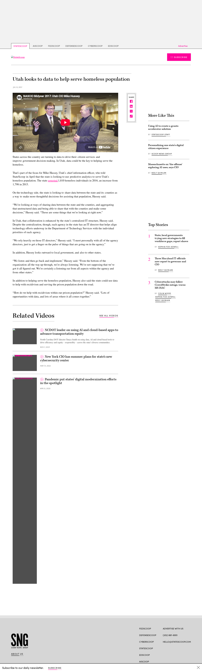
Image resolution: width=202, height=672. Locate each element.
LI (174, 648)
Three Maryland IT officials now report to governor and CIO (170, 261)
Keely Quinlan (159, 173)
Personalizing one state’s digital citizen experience (166, 146)
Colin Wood (164, 293)
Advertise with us (173, 628)
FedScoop (54, 45)
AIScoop (38, 45)
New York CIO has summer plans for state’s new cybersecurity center (76, 359)
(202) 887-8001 (170, 635)
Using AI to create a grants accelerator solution (163, 127)
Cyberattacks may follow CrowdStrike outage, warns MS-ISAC (170, 285)
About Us (17, 653)
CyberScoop (95, 45)
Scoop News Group (162, 153)
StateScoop (20, 46)
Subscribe (180, 57)
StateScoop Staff (161, 134)
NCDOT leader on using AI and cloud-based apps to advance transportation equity (79, 332)
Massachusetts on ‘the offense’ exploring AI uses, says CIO (165, 166)
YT (184, 648)
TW (169, 648)
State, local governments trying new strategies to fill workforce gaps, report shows (171, 238)
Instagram (180, 648)
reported (53, 180)
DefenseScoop (73, 45)
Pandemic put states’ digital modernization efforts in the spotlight (78, 381)
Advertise (183, 46)
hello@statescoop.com (177, 641)
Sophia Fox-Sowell (168, 246)
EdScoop (113, 45)
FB (164, 648)
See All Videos (108, 315)
